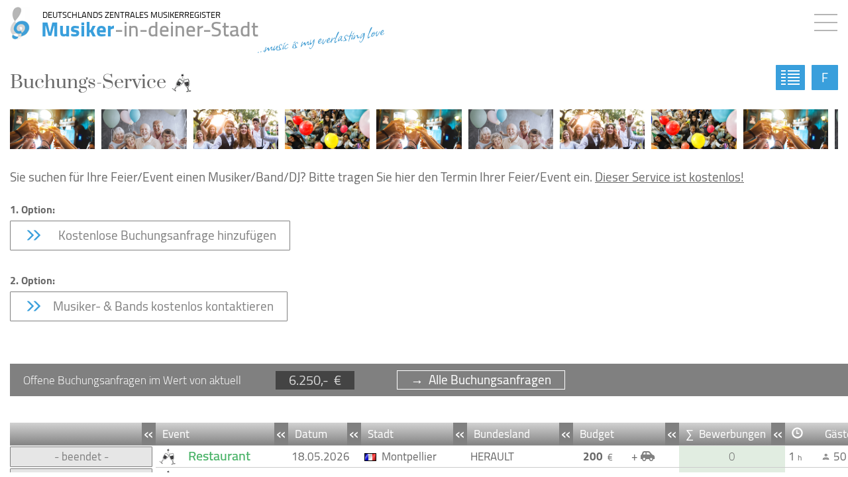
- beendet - (81, 456)
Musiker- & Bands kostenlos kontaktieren (162, 306)
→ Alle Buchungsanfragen (481, 380)
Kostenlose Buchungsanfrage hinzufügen (163, 235)
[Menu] (829, 19)
